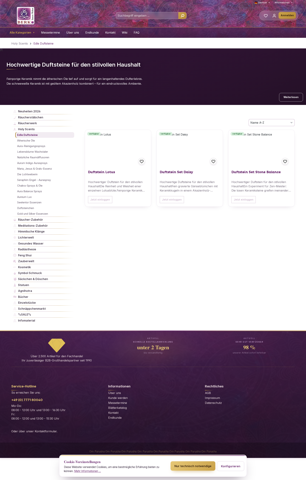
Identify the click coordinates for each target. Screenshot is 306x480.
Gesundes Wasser (31, 243)
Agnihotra (25, 291)
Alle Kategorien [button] (22, 32)
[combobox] (147, 15)
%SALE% (24, 314)
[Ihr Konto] (274, 15)
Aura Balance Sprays (29, 191)
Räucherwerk (27, 123)
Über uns (72, 32)
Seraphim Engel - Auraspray (34, 180)
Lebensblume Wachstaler (32, 151)
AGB (208, 393)
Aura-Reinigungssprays (31, 146)
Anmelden (287, 15)
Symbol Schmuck (30, 273)
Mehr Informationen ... (87, 471)
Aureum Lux (24, 197)
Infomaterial (26, 320)
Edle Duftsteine (27, 135)
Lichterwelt (26, 237)
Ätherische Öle (26, 140)
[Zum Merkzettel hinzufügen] (141, 161)
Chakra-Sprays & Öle (29, 185)
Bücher (23, 297)
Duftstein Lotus (101, 172)
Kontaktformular (46, 431)
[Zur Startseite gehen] (25, 15)
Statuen (23, 285)
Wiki (124, 32)
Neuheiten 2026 (29, 111)
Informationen (284, 2)
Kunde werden (118, 398)
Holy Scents (26, 129)
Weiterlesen (291, 97)
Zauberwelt (26, 261)
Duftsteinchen (25, 208)
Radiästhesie (27, 249)
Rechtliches (214, 386)
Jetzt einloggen (100, 199)
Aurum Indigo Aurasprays (32, 163)
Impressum (212, 398)
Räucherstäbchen (30, 117)
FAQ (136, 32)
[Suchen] (182, 15)
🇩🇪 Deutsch (262, 2)
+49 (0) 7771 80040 (27, 400)
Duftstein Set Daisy (176, 172)
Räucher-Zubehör (30, 219)
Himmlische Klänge (31, 231)
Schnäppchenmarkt (32, 308)
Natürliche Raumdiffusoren (33, 157)
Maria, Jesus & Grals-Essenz (34, 168)
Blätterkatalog (117, 408)
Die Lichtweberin (27, 174)
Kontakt (110, 32)
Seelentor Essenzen (29, 202)
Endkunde (92, 32)
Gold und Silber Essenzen (32, 213)
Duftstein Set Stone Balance (256, 172)
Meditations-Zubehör (33, 225)
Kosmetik (24, 267)
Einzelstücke (27, 302)
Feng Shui (25, 255)
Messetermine (50, 32)
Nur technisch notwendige (192, 466)
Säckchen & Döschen (33, 279)
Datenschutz (213, 403)
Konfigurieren (230, 466)
